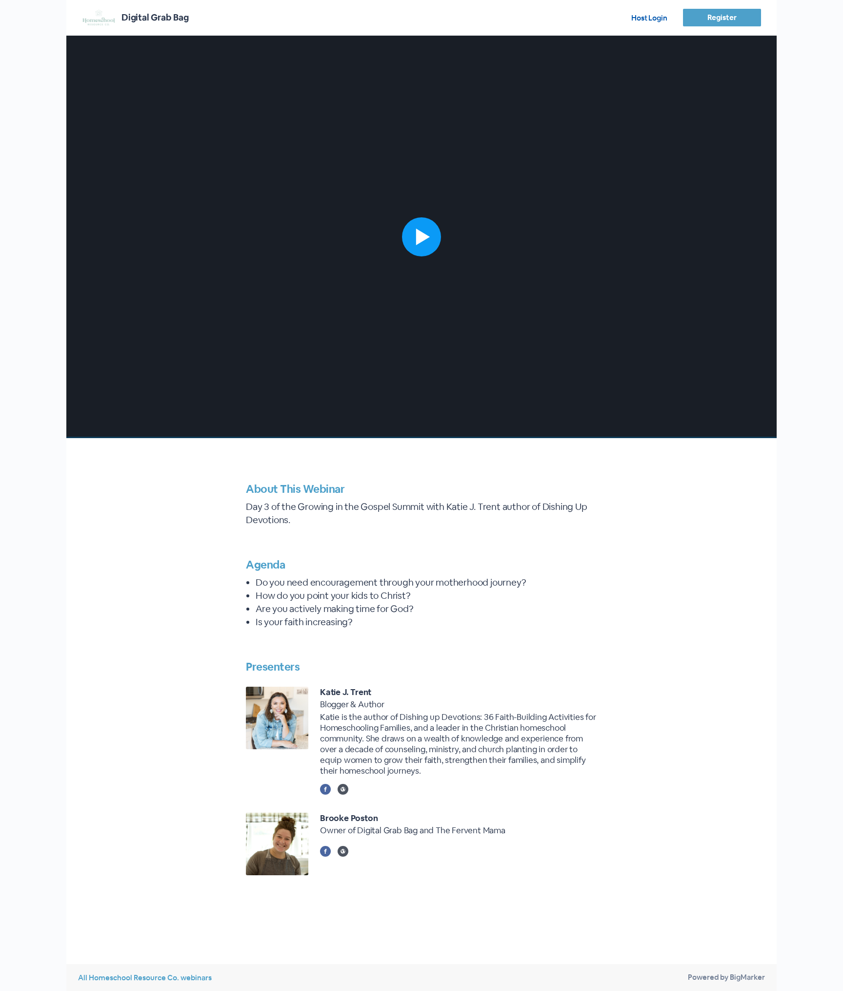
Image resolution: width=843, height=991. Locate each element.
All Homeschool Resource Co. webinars (145, 977)
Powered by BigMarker (726, 977)
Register (721, 17)
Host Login (649, 17)
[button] (421, 237)
